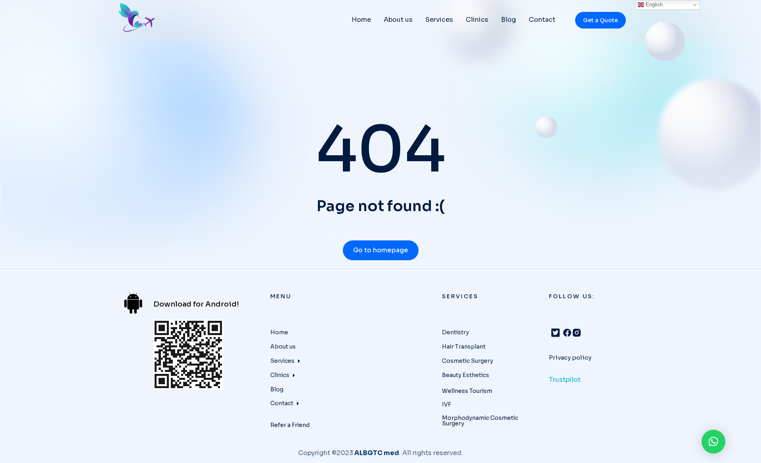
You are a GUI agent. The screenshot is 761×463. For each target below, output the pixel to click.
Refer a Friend (290, 425)
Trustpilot (565, 379)
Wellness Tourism (467, 390)
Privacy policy (570, 357)
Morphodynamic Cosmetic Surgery (480, 420)
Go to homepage (380, 250)
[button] (713, 441)
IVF (446, 404)
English (653, 5)
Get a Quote (600, 20)
